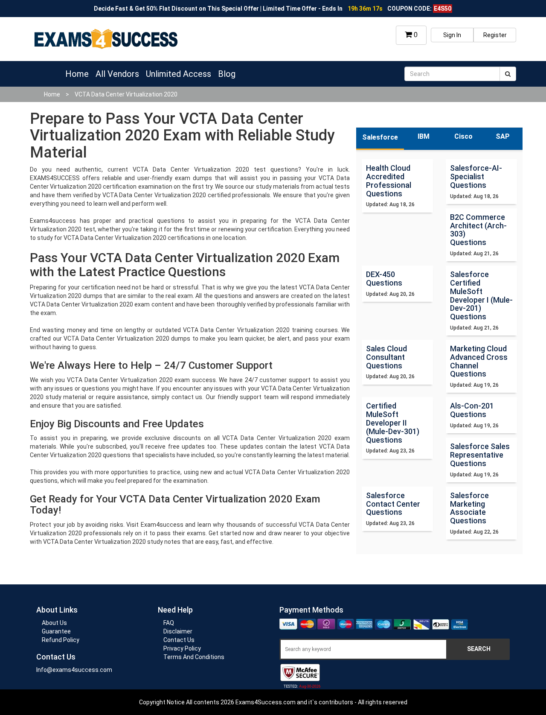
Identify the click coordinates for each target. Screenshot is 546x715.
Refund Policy (60, 639)
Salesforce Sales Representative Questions (480, 455)
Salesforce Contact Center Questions (393, 504)
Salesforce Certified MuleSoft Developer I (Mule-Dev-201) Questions (481, 295)
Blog (226, 74)
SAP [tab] (503, 136)
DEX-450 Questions (384, 278)
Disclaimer (177, 631)
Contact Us (179, 639)
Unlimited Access (178, 74)
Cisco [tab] (463, 136)
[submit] (508, 74)
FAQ (168, 622)
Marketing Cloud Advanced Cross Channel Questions (479, 361)
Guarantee (56, 631)
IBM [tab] (424, 136)
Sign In (452, 35)
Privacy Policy (182, 648)
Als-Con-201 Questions (472, 410)
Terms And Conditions (193, 657)
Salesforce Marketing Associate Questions (469, 508)
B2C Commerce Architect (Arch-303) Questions (478, 230)
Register (495, 35)
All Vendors (117, 74)
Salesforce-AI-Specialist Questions (476, 176)
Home (77, 74)
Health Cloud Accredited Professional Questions (388, 180)
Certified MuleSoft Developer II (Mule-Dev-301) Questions (392, 422)
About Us (54, 622)
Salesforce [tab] (380, 137)
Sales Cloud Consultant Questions (386, 357)
